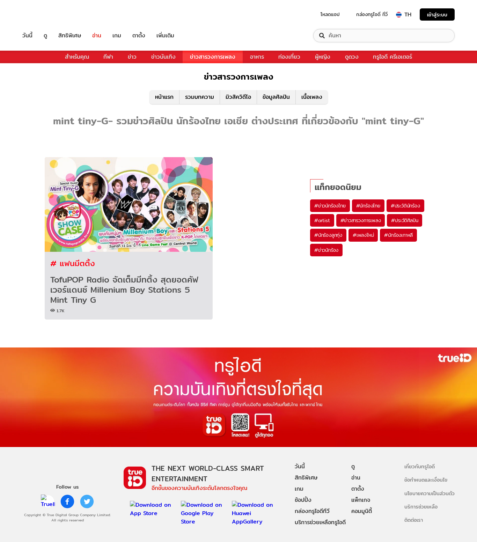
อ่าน (96, 35)
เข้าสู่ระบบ (437, 14)
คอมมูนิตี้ (361, 511)
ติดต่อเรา (413, 520)
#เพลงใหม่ (363, 235)
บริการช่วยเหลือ (421, 507)
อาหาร (257, 56)
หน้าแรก (164, 97)
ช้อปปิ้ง (303, 500)
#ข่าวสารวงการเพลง (360, 220)
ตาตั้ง (138, 35)
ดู (45, 35)
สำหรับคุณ (77, 56)
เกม (116, 35)
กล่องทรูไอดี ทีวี (372, 14)
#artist (322, 220)
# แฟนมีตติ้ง (72, 263)
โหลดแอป (330, 14)
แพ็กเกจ (360, 500)
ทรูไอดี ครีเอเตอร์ (392, 56)
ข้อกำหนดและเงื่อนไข (425, 480)
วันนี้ (27, 35)
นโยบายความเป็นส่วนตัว (429, 493)
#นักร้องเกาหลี (398, 235)
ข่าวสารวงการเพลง (212, 56)
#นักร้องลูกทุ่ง (328, 235)
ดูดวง (352, 56)
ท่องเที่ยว (289, 56)
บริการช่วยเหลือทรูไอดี (320, 522)
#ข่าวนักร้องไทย (330, 206)
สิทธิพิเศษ (69, 35)
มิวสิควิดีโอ (238, 97)
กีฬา (108, 56)
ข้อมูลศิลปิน (276, 97)
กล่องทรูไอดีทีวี (312, 511)
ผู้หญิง (322, 56)
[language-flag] (399, 14)
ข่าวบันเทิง (163, 56)
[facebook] (67, 501)
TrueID (43, 14)
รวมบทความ (199, 97)
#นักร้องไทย (368, 206)
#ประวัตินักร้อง (405, 206)
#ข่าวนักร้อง (326, 250)
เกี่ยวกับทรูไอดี (419, 466)
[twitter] (87, 501)
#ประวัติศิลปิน (404, 220)
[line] (48, 501)
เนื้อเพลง (311, 97)
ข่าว (132, 56)
